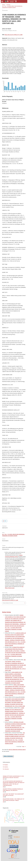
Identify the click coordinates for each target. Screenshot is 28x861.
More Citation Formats (8, 603)
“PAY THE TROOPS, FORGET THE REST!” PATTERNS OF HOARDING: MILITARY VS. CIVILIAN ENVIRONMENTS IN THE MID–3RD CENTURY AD (15, 663)
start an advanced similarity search (17, 749)
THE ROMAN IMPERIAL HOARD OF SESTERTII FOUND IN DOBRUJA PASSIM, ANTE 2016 (15, 734)
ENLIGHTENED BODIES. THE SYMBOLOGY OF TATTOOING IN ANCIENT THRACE (13, 799)
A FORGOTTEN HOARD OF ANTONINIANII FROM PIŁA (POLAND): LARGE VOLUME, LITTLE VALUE (14, 649)
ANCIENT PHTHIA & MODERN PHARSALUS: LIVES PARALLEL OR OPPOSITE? (13, 789)
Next (23, 746)
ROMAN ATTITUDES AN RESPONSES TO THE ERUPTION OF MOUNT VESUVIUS (13, 776)
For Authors (5, 767)
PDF (5, 521)
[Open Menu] (2, 1)
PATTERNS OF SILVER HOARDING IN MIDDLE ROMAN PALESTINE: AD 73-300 (15, 723)
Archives (8, 4)
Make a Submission (8, 756)
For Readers (5, 764)
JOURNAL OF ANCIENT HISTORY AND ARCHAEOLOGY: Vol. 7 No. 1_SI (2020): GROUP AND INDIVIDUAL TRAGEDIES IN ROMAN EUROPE (15, 627)
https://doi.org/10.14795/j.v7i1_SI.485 (13, 34)
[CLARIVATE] (14, 831)
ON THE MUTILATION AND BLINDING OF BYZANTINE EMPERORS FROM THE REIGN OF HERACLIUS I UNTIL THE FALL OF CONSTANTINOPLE (13, 783)
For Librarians (6, 769)
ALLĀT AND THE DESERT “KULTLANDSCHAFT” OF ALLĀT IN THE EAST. (13, 794)
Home (3, 4)
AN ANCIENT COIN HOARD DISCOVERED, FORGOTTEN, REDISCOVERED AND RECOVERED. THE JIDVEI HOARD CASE (14, 700)
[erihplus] (14, 846)
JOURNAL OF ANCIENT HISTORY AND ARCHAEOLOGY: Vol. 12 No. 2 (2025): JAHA (15, 668)
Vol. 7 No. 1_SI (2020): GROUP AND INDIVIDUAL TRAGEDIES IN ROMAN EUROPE (12, 6)
